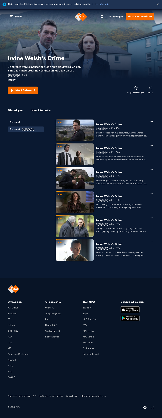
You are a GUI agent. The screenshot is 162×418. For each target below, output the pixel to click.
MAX (10, 337)
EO (9, 319)
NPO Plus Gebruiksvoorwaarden (48, 396)
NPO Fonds (88, 343)
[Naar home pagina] (81, 17)
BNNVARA (12, 314)
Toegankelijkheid (53, 314)
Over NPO (49, 308)
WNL (10, 372)
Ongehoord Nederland (18, 354)
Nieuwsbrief (50, 325)
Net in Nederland (91, 354)
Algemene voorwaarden (19, 396)
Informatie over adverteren (93, 396)
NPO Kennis (88, 337)
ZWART (11, 377)
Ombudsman (89, 348)
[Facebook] (145, 408)
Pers (47, 319)
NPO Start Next (90, 319)
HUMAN (11, 325)
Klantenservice (52, 337)
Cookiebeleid (72, 396)
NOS (10, 343)
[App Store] (130, 309)
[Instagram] (152, 408)
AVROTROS (13, 308)
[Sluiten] (157, 4)
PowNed (12, 360)
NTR (10, 348)
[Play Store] (130, 318)
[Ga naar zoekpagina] (102, 16)
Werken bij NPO (52, 331)
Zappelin (87, 308)
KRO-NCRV (13, 331)
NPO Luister (88, 331)
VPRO (10, 366)
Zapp (85, 314)
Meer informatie (101, 4)
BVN (85, 325)
